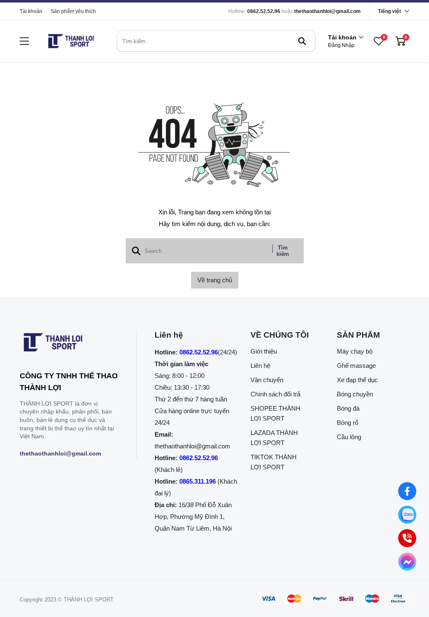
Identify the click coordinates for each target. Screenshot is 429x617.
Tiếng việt (389, 11)
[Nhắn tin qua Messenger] (407, 561)
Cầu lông (349, 436)
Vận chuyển (267, 379)
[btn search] (302, 41)
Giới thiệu (264, 351)
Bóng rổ (347, 422)
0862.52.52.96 (263, 11)
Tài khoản (31, 11)
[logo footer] (69, 344)
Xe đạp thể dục (357, 379)
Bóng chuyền (355, 394)
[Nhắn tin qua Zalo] (407, 514)
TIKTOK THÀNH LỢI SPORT (274, 462)
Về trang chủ (214, 280)
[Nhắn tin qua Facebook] (407, 491)
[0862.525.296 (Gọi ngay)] (407, 538)
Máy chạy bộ (354, 351)
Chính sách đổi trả (275, 394)
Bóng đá (348, 408)
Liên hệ (260, 365)
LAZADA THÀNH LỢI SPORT (274, 437)
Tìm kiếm (283, 251)
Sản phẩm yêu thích (73, 11)
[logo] (70, 41)
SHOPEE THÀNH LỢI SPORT (275, 413)
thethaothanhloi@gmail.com (327, 11)
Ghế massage (356, 365)
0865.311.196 (197, 481)
